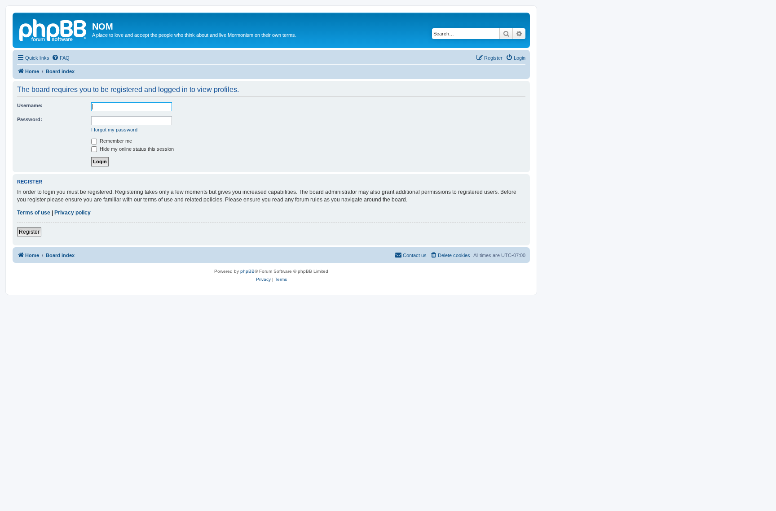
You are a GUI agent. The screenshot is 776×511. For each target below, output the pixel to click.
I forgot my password (114, 129)
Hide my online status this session (136, 149)
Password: (29, 119)
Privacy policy (72, 213)
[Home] (53, 29)
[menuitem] (61, 57)
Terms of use (33, 213)
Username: (30, 105)
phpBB (247, 271)
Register (29, 232)
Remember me (115, 141)
